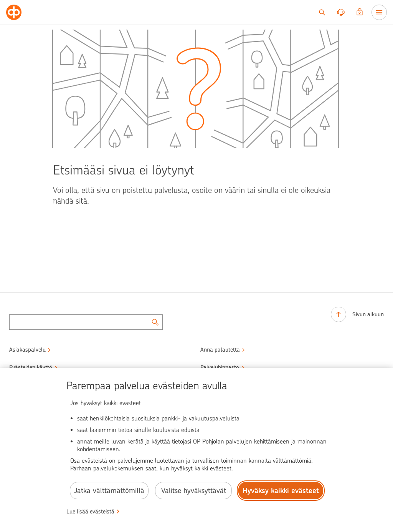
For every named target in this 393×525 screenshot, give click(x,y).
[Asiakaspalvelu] (341, 12)
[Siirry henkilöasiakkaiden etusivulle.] (13, 12)
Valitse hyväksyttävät (193, 490)
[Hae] (322, 12)
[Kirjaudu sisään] (359, 12)
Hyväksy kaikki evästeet (281, 490)
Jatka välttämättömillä (109, 490)
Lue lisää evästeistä (90, 511)
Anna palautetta (220, 349)
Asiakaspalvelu (27, 349)
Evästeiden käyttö (30, 367)
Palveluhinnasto (219, 367)
